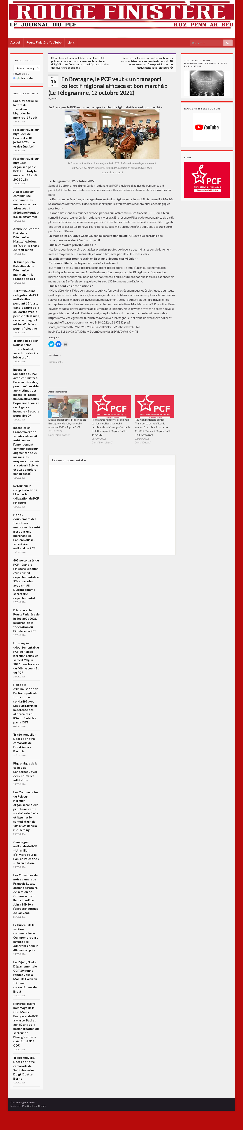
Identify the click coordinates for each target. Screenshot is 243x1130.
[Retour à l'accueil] (121, 19)
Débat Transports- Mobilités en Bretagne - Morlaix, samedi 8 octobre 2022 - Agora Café (67, 423)
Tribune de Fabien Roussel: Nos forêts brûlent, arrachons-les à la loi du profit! (26, 349)
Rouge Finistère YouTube (44, 42)
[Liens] (207, 179)
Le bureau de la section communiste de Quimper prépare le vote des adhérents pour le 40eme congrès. (25, 937)
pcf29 (54, 98)
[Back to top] (234, 1121)
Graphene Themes (36, 1106)
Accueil (15, 42)
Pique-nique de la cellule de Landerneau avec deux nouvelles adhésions (25, 771)
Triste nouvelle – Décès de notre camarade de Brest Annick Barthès (25, 743)
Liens (71, 42)
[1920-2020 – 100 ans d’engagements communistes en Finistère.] (207, 82)
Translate (26, 78)
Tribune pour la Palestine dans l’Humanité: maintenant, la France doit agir (24, 270)
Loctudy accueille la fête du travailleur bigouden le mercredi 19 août (25, 109)
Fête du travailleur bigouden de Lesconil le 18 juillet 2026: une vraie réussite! (26, 138)
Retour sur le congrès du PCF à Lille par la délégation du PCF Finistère (26, 494)
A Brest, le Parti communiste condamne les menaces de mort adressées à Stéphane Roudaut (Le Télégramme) (26, 204)
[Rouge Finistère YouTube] (207, 127)
